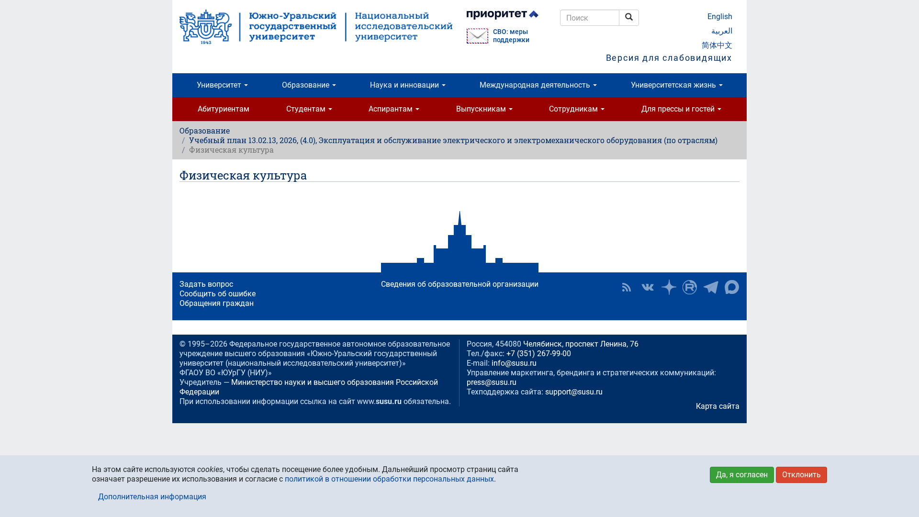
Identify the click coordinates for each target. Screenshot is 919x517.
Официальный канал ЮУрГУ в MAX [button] (732, 287)
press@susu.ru (491, 382)
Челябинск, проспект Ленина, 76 (581, 343)
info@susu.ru (514, 363)
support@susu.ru (574, 391)
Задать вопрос (206, 284)
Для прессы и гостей (679, 108)
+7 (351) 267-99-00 (538, 353)
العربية (721, 30)
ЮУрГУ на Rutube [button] (689, 287)
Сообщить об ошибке (217, 293)
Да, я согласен (742, 474)
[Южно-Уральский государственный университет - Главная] (316, 27)
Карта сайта (718, 406)
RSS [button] (626, 287)
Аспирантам (392, 108)
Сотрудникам (574, 108)
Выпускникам (482, 108)
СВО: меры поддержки (511, 36)
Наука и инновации (405, 85)
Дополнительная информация (152, 496)
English (719, 16)
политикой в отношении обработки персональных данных (389, 478)
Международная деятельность (536, 85)
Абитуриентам (223, 108)
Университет (220, 85)
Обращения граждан (216, 303)
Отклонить (801, 474)
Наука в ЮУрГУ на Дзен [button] (668, 287)
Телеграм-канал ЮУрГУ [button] (710, 287)
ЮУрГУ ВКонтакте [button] (647, 287)
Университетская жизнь (674, 85)
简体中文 (717, 45)
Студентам (306, 108)
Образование (306, 85)
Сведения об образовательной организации (459, 284)
